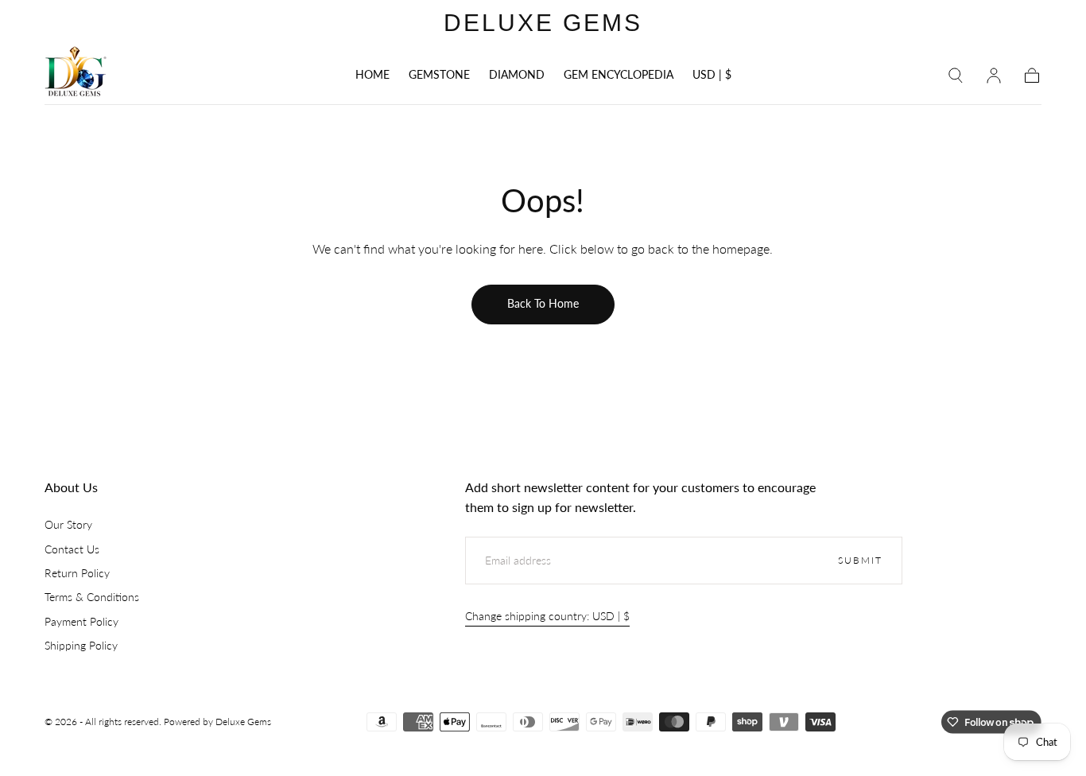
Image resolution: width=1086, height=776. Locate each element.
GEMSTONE (439, 74)
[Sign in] (993, 75)
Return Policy (77, 573)
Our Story (68, 524)
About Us (71, 487)
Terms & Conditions (92, 596)
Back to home (543, 303)
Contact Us (72, 549)
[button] (711, 77)
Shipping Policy (81, 645)
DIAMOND (517, 74)
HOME (372, 74)
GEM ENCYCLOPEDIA (618, 74)
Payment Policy (81, 621)
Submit (860, 560)
